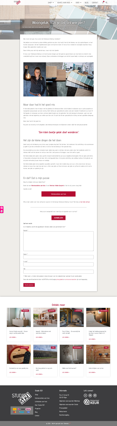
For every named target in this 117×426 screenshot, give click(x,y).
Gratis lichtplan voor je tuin (96, 368)
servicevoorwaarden (70, 279)
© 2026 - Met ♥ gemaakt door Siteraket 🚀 (58, 423)
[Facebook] (90, 395)
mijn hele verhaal (85, 202)
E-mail (25, 261)
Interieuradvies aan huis (38, 185)
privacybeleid (59, 279)
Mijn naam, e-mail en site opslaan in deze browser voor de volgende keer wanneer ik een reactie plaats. (53, 276)
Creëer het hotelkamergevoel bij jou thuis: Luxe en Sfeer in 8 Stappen (97, 333)
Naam (25, 254)
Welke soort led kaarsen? (69, 368)
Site (24, 269)
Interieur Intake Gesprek (57, 185)
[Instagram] (85, 395)
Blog (86, 2)
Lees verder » (12, 337)
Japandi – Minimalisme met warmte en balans (43, 332)
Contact (95, 2)
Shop (50, 2)
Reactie (25, 230)
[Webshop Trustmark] (91, 402)
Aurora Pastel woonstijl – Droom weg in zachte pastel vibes (18, 332)
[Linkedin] (95, 395)
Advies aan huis (63, 2)
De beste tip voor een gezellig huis (18, 368)
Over (77, 2)
